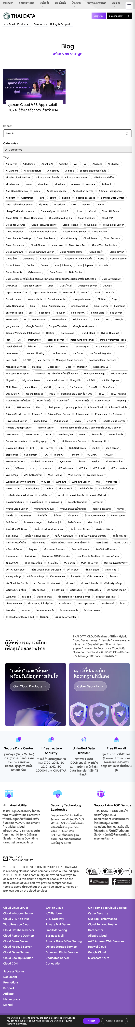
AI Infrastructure (32, 171)
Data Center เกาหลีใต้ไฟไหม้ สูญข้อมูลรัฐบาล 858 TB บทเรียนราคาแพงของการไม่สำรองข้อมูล (51, 279)
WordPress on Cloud (16, 924)
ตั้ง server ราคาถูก (32, 522)
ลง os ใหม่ (53, 563)
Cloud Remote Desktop (18, 238)
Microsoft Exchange (94, 373)
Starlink (96, 448)
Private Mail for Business (108, 414)
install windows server (82, 340)
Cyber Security (14, 272)
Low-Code (11, 360)
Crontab (103, 265)
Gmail (97, 319)
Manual (8, 1005)
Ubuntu (81, 461)
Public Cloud (61, 421)
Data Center (75, 272)
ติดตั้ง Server (12, 536)
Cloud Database (86, 218)
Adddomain (29, 164)
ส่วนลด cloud (92, 570)
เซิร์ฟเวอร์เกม (58, 590)
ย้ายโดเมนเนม (12, 556)
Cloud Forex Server (16, 941)
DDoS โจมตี (66, 285)
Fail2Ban (60, 313)
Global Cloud (80, 319)
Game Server (39, 319)
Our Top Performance (102, 919)
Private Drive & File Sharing (64, 941)
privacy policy (74, 407)
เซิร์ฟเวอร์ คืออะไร (89, 583)
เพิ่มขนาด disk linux (106, 597)
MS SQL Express (110, 380)
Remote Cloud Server (113, 421)
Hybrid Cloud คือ (110, 333)
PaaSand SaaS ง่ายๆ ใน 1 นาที (76, 394)
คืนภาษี (120, 509)
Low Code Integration (100, 353)
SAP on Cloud (54, 908)
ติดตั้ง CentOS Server (17, 529)
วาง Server (69, 563)
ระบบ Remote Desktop (88, 556)
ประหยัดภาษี (102, 542)
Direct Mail (69, 292)
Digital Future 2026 (16, 292)
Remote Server (46, 428)
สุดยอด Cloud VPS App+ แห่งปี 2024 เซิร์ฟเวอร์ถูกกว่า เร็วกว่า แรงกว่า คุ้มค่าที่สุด (33, 107)
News (61, 387)
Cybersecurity (36, 272)
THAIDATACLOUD (15, 461)
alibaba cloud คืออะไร (47, 177)
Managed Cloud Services (69, 360)
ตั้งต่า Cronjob (95, 522)
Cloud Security (69, 238)
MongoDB (75, 380)
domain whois (34, 299)
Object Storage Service (61, 946)
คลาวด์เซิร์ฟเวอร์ (26, 2)
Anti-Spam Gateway (17, 191)
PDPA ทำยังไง (82, 400)
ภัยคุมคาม (33, 549)
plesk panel (54, 407)
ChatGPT (101, 204)
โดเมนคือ (10, 610)
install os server (55, 340)
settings (22, 1023)
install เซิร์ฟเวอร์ (14, 346)
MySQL (48, 387)
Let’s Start (8, 24)
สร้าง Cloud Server (15, 570)
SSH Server (46, 448)
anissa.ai (90, 184)
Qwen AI (91, 421)
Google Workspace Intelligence (23, 333)
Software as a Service (74, 441)
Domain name (13, 299)
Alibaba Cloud (97, 935)
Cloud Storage (38, 245)
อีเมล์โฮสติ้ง (60, 2)
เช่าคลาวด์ (55, 583)
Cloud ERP (107, 218)
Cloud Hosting (70, 225)
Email (33, 306)
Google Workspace (83, 326)
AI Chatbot (113, 164)
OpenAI (93, 387)
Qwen (77, 421)
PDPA (101, 394)
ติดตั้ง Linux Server (80, 529)
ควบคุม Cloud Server (17, 509)
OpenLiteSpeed (34, 394)
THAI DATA (90, 455)
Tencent (74, 455)
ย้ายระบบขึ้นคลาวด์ (80, 549)
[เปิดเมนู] (129, 6)
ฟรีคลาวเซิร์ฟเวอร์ (14, 549)
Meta (68, 367)
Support (8, 988)
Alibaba (69, 171)
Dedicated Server (87, 285)
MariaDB (36, 367)
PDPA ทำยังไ (63, 400)
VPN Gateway (55, 919)
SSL (61, 448)
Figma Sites (97, 313)
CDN (73, 204)
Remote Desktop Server (18, 428)
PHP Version (23, 407)
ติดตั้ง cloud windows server (49, 529)
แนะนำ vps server (86, 603)
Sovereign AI (99, 441)
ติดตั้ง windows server (37, 536)
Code (101, 258)
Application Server (83, 191)
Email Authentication (53, 306)
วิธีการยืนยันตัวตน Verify (116, 563)
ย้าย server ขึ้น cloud (55, 549)
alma (29, 184)
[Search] (127, 133)
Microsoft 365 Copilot (17, 373)
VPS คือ (83, 468)
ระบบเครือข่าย (112, 556)
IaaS (8, 340)
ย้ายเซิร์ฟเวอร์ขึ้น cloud (106, 549)
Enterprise (119, 306)
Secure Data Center (18, 748)
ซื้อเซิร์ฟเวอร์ (11, 522)
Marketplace (11, 999)
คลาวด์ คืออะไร (77, 495)
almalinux (60, 184)
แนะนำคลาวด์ (107, 603)
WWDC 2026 (13, 488)
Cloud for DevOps (15, 225)
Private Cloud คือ (118, 407)
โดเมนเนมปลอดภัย (69, 610)
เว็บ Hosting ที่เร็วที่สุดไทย (40, 603)
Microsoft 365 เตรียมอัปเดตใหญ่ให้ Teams (56, 373)
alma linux (43, 184)
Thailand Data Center (42, 461)
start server (112, 448)
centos (86, 204)
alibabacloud (13, 184)
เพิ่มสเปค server (14, 603)
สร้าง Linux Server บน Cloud (46, 570)
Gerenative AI (59, 319)
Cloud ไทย (11, 258)
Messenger (53, 367)
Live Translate (58, 353)
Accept (91, 1020)
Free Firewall (116, 748)
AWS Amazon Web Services (106, 941)
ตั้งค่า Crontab (75, 522)
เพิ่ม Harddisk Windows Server (74, 597)
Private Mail (82, 414)
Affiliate (8, 993)
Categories (10, 143)
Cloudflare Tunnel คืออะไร (78, 258)
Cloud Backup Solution (18, 958)
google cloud (13, 326)
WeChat (45, 482)
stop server (12, 455)
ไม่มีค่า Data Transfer (65, 617)
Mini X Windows (55, 380)
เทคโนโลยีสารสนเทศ (116, 590)
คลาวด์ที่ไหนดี (36, 502)
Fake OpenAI (78, 313)
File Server (116, 313)
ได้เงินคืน (44, 617)
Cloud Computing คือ (60, 218)
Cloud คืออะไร (96, 252)
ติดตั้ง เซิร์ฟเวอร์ (120, 536)
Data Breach (56, 272)
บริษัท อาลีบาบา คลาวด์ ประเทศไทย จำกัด (70, 542)
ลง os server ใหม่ (33, 563)
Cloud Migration (14, 231)
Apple (37, 191)
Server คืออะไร (115, 434)
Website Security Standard (20, 482)
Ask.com (10, 198)
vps (32, 468)
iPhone (32, 346)
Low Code (77, 353)
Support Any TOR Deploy (112, 805)
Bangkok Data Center (112, 198)
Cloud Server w (112, 238)
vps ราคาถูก (12, 475)
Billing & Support (60, 24)
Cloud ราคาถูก (117, 252)
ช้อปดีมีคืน (43, 515)
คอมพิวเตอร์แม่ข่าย (102, 509)
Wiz (98, 482)
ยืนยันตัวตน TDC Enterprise (56, 556)
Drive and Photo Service (62, 952)
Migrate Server (119, 373)
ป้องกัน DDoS (121, 542)
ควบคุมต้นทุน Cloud (44, 509)
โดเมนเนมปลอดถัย (45, 610)
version (95, 461)
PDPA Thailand (118, 394)
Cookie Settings (114, 1020)
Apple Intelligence (57, 191)
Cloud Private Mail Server (43, 231)
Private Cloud (95, 407)
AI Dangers (12, 171)
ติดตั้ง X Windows (64, 536)
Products (22, 24)
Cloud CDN (12, 218)
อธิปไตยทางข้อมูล (35, 576)
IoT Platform (54, 913)
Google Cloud (97, 952)
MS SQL (91, 380)
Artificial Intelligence (110, 191)
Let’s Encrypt (82, 346)
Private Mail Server (16, 421)
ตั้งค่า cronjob (55, 522)
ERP (31, 313)
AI (85, 164)
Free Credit (12, 319)
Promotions (11, 982)
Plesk (39, 407)
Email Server (101, 306)
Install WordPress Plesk (113, 340)
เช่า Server (39, 583)
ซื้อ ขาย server (118, 515)
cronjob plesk (85, 265)
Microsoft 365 (100, 367)
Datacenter (95, 930)
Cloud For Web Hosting (103, 924)
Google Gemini (34, 326)
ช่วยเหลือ (116, 2)
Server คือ (97, 434)
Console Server (118, 258)
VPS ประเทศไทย (119, 468)
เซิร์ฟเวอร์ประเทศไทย (16, 590)
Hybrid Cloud (88, 333)
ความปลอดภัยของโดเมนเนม (73, 509)
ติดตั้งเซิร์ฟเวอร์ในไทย (16, 542)
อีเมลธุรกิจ (76, 576)
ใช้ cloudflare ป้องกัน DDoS (20, 617)
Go (107, 319)
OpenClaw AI (13, 394)
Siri (54, 441)
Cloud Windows (14, 252)
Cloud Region (99, 231)
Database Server (32, 285)
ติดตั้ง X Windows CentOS (92, 536)
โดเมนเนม (76, 2)
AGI (76, 164)
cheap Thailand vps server (20, 211)
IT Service (47, 346)
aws (42, 198)
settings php (40, 441)
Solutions (39, 24)
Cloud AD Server (111, 211)
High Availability (14, 805)
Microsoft (82, 367)
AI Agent (97, 164)
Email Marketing (79, 306)
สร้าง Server (73, 570)
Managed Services (16, 367)
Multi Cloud (12, 387)
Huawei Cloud (97, 946)
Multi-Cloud (31, 387)
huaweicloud (67, 333)
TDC (45, 455)
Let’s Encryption (103, 346)
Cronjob (45, 265)
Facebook (44, 313)
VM (7, 468)
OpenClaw (108, 387)
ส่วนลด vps (110, 570)
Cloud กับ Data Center (71, 252)
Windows (61, 482)
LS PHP (27, 360)
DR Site (101, 299)
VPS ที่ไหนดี (99, 468)
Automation (27, 198)
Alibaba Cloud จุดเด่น (76, 177)
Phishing (121, 400)
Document (10, 977)
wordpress (111, 482)
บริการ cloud (38, 542)
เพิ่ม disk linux (44, 597)
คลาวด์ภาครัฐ (55, 502)
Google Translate (58, 326)
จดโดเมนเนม (25, 515)
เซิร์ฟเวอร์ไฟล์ (94, 590)
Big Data (43, 204)
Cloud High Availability (43, 225)
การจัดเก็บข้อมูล (106, 488)
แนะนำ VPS (65, 603)
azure (53, 198)
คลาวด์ (61, 495)
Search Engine (65, 434)
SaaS (48, 434)
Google (119, 319)
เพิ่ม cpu (26, 597)
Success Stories (14, 971)
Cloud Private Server (74, 231)
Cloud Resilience (46, 238)
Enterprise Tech (14, 313)
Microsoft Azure (98, 958)
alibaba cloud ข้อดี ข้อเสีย (93, 171)
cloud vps (57, 245)
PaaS (52, 394)
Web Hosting (55, 475)
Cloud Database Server (18, 930)
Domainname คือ (57, 299)
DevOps (107, 285)
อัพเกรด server (57, 576)
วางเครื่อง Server (89, 563)
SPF (32, 448)
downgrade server (81, 299)
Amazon (75, 184)
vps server (46, 468)
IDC (19, 340)
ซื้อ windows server (95, 515)
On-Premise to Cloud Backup (107, 908)
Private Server (40, 421)
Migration (11, 380)
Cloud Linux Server (113, 225)
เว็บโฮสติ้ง (44, 2)
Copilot (31, 265)
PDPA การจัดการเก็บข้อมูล (18, 400)
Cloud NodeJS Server (17, 946)
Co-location (53, 963)
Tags (6, 157)
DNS (97, 292)
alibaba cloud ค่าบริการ (18, 177)
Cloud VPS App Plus (16, 919)
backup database (85, 198)
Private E (37, 414)
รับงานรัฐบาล (12, 563)
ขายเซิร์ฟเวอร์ (45, 495)
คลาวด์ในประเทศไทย (77, 502)
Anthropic (107, 184)
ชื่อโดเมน (58, 515)
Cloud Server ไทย (15, 245)
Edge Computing (15, 306)
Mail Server (44, 360)
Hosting (50, 333)
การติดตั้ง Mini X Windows (19, 495)
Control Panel (13, 265)
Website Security (96, 475)
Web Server (74, 475)
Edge (114, 299)
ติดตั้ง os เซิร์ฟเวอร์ (105, 529)
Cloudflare (28, 258)
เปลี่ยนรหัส (11, 597)
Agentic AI (47, 164)
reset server (12, 434)
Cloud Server (90, 238)
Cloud (92, 211)
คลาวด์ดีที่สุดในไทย (15, 502)
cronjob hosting (63, 265)
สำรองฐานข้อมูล (13, 576)
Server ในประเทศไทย (16, 441)
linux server (12, 353)
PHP (8, 407)
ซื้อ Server (73, 515)
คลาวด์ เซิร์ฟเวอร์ (98, 495)
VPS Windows (65, 468)
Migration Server (31, 380)
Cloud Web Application (104, 245)
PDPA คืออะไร (44, 400)
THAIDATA (108, 455)
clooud (79, 211)
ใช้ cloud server (92, 610)
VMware (19, 468)
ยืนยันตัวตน (30, 556)
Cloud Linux (90, 225)
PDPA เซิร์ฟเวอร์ (102, 400)
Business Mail (55, 935)
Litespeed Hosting (34, 353)
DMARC (85, 292)
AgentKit (63, 164)
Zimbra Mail (65, 488)
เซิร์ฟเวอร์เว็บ (76, 590)
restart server (32, 434)
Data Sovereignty (111, 279)
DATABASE (11, 285)
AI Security (53, 171)
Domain (110, 292)
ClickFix (65, 211)
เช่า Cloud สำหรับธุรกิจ (17, 583)
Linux (121, 346)
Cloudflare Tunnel (49, 258)
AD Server (11, 164)
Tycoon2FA (65, 461)
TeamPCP (59, 455)
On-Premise (76, 387)
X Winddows (32, 488)
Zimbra (49, 488)
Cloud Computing (33, 218)
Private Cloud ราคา (16, 414)
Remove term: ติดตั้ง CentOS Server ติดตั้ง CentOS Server (90, 428)
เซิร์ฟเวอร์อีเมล (38, 590)
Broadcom (59, 204)
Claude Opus (48, 211)
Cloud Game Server (16, 952)
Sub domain (30, 455)
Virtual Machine (114, 461)
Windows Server (81, 482)
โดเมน (123, 603)
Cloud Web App (77, 245)
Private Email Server (59, 414)
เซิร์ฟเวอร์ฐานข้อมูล (113, 583)
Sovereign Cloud (15, 448)
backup (66, 198)
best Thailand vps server (19, 204)
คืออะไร (9, 515)
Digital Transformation (45, 292)
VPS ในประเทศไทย (33, 475)
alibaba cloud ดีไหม (104, 177)
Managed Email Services (102, 360)
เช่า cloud (114, 576)
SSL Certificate (77, 448)
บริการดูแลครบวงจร (96, 2)
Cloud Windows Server (41, 252)
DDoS (51, 285)
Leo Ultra (63, 346)
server (82, 434)
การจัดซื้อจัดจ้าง (85, 488)
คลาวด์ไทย (98, 502)
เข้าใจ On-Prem (95, 576)
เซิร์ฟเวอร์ (70, 583)
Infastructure (34, 340)
